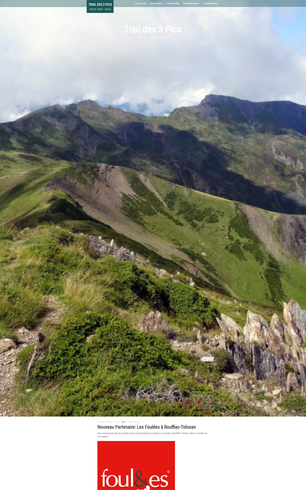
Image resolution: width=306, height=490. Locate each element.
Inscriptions (173, 4)
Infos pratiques (190, 4)
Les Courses (156, 4)
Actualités (140, 4)
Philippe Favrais (133, 421)
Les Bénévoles (210, 4)
